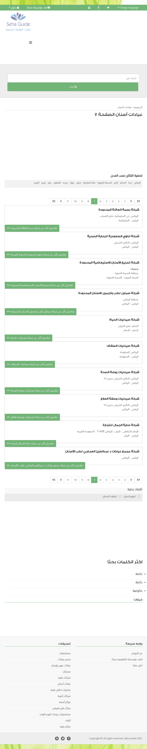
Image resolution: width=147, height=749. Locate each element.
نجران (78, 182)
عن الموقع (137, 653)
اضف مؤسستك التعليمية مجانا (127, 659)
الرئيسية (138, 107)
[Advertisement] (75, 146)
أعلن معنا (137, 665)
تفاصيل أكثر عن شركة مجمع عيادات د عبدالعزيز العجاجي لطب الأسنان (46, 465)
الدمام (123, 182)
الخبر (116, 182)
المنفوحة (124, 356)
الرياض (137, 182)
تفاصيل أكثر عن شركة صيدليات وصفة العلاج (34, 417)
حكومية (137, 591)
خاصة (134, 269)
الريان (126, 435)
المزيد (36, 182)
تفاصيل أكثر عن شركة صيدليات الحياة (30, 338)
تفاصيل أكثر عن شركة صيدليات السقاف (31, 364)
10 (75, 201)
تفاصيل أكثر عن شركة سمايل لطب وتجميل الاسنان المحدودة (42, 311)
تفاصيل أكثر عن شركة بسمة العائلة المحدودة (33, 228)
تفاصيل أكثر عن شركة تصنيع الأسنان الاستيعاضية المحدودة (41, 285)
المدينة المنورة (104, 182)
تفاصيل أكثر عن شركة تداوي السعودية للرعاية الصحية (38, 254)
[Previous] (131, 201)
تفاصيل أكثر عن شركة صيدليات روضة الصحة (34, 390)
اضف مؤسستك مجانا (37, 7)
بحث (71, 87)
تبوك (72, 182)
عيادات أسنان (125, 107)
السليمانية (124, 220)
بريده (65, 182)
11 (67, 201)
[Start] (138, 201)
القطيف (57, 182)
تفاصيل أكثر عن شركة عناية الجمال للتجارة (32, 443)
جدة (130, 182)
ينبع (49, 182)
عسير (43, 182)
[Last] (54, 201)
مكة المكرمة (89, 182)
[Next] (61, 201)
